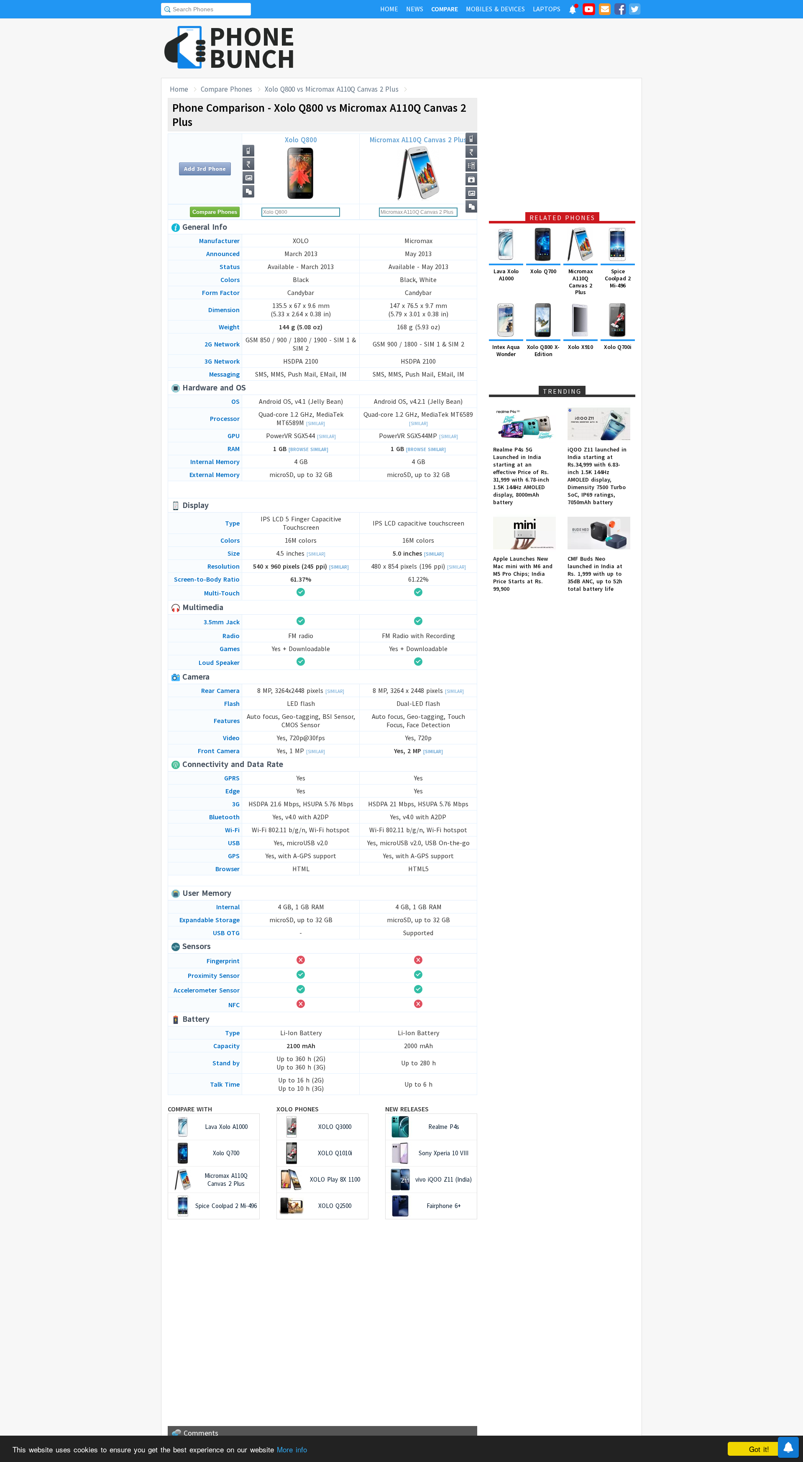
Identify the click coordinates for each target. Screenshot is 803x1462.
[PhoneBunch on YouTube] (589, 11)
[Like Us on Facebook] (620, 10)
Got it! (759, 1449)
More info (292, 1449)
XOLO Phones (297, 1109)
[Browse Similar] (308, 449)
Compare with (190, 1109)
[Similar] (315, 423)
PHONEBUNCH (252, 47)
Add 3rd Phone (205, 168)
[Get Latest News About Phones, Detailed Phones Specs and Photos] (185, 48)
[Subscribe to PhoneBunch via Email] (604, 10)
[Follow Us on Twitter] (634, 10)
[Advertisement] (490, 48)
